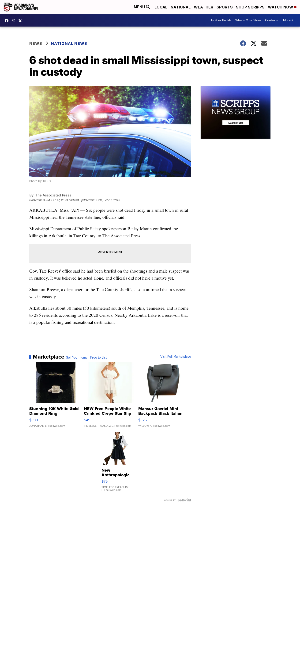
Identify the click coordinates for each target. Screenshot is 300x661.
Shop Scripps (250, 7)
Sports (225, 7)
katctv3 (8, 21)
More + (288, 20)
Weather (203, 7)
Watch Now (281, 7)
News (35, 43)
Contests (271, 20)
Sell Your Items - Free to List (86, 357)
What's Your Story (248, 20)
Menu (140, 7)
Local (160, 7)
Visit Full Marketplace (175, 356)
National (181, 7)
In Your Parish (221, 20)
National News (69, 43)
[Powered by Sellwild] (184, 500)
